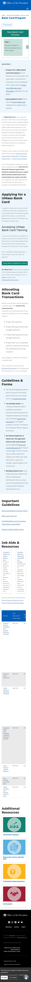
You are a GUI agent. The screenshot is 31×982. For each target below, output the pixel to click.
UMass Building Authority (12, 964)
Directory (9, 927)
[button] (26, 977)
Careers (16, 927)
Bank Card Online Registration (6, 675)
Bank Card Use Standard (20, 159)
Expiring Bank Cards (18, 102)
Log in (23, 927)
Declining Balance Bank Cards (13, 529)
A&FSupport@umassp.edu (9, 368)
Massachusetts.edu (22, 937)
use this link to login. (19, 399)
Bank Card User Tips (9, 516)
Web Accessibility (15, 949)
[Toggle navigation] (27, 8)
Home (3, 15)
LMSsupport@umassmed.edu (10, 280)
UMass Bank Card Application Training (14, 263)
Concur (8, 357)
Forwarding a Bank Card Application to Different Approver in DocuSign (6, 733)
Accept (4, 977)
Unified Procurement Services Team (18, 15)
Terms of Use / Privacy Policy (12, 947)
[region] (15, 47)
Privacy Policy (22, 975)
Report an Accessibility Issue (12, 951)
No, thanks (13, 977)
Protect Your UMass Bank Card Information (16, 88)
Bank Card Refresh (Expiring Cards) (15, 511)
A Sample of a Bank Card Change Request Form (6, 556)
